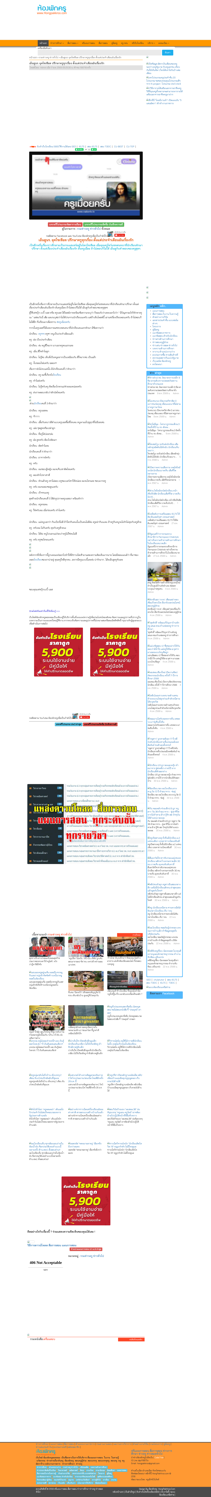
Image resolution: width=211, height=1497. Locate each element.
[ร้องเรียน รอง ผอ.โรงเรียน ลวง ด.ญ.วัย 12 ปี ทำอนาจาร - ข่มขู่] (165, 790)
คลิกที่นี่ (148, 1473)
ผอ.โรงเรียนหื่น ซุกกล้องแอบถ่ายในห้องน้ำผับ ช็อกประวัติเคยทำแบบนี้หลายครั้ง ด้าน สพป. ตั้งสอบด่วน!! (46, 1156)
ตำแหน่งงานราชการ (85, 1444)
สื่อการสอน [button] (72, 43)
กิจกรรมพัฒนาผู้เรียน (44, 1480)
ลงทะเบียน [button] (163, 43)
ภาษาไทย (89, 1470)
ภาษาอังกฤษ (100, 1470)
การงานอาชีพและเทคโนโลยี (85, 1477)
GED (74, 146)
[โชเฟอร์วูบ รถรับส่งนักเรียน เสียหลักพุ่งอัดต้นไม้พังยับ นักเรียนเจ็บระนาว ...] (165, 447)
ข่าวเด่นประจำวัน (44, 1447)
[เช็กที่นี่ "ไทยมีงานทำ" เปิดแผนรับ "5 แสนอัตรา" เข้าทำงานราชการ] (164, 102)
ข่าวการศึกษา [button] (56, 43)
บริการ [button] (151, 43)
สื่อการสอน (103, 43)
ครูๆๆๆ (41, 333)
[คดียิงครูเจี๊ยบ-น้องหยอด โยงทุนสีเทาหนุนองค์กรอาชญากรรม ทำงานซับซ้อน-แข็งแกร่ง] (165, 954)
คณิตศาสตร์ (73, 1470)
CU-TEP (130, 146)
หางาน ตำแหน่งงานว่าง (164, 351)
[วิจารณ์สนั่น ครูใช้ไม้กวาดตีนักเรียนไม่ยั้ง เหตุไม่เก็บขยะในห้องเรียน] (125, 1042)
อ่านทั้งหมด (137, 935)
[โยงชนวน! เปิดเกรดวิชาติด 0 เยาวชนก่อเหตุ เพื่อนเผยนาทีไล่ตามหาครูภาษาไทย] (165, 404)
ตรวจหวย (52, 1483)
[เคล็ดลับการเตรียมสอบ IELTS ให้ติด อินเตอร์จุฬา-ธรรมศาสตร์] (165, 515)
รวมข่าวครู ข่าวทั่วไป (48, 57)
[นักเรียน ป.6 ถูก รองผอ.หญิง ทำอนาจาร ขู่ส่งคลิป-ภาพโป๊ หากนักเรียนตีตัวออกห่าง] (165, 768)
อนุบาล (71, 1480)
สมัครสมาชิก (74, 1447)
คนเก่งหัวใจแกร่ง (60, 1480)
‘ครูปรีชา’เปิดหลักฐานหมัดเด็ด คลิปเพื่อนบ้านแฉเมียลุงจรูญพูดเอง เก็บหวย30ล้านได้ (124, 1087)
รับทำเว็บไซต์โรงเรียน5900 (148, 1492)
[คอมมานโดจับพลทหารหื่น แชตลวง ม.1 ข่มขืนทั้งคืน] (165, 720)
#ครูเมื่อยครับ (63, 322)
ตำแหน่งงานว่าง (55, 1467)
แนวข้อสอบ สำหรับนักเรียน (165, 335)
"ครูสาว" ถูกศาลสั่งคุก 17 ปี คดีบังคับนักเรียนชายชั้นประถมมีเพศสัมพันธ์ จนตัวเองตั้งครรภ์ (164, 751)
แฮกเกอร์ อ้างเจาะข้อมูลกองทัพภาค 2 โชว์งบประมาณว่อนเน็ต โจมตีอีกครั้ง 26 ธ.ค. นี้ (85, 1087)
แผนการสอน (158, 310)
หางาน (113, 1480)
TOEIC (172, 982)
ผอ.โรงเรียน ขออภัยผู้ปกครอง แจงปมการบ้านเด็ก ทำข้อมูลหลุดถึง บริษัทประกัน (163, 940)
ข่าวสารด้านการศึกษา (163, 339)
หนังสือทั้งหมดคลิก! (136, 1339)
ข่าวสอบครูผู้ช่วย (160, 342)
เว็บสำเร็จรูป (130, 1492)
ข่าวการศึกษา (42, 1444)
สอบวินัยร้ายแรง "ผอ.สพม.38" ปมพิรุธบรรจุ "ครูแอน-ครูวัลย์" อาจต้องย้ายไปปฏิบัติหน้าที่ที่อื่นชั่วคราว (124, 1121)
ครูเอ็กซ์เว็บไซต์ (152, 1479)
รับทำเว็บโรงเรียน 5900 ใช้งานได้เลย (54, 146)
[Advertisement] (123, 21)
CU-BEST (118, 146)
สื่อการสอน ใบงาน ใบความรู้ (165, 314)
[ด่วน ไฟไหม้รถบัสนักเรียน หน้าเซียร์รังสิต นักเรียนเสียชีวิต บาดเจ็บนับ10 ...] (165, 494)
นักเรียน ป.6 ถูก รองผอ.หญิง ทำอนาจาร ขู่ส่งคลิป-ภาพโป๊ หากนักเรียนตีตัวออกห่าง (164, 777)
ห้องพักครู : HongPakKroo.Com (162, 1489)
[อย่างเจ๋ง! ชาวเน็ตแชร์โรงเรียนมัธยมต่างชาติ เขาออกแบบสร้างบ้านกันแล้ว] (86, 1111)
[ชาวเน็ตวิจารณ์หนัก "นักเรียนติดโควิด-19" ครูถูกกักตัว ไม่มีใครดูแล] (125, 1145)
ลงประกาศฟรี (60, 1447)
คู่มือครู (114, 43)
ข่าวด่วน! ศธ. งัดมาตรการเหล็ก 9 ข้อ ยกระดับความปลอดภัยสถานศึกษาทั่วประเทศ (164, 390)
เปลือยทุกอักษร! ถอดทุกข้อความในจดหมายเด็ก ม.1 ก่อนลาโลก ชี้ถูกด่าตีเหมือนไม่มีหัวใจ (83, 1030)
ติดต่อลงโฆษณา (100, 1483)
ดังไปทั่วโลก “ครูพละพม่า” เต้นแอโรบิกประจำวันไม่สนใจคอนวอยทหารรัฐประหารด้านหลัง (46, 1121)
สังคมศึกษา (111, 1470)
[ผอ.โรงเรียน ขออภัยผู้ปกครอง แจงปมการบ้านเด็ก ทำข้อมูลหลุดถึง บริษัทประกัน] (165, 931)
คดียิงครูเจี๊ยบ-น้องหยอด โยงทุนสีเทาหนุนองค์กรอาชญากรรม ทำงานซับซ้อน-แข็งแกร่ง (163, 963)
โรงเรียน (57, 374)
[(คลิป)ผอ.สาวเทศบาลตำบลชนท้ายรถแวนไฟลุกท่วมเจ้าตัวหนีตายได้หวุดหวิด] (165, 699)
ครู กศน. (124, 43)
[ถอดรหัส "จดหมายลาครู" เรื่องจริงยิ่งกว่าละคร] (86, 1145)
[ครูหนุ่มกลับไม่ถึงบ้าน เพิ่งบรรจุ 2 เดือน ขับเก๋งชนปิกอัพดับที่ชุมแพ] (47, 1077)
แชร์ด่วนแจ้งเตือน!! (83, 1480)
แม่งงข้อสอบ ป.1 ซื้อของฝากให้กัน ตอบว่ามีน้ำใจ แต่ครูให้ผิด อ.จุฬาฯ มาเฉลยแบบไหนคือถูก (164, 658)
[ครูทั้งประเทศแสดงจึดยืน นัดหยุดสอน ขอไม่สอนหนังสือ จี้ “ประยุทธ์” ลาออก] (125, 1010)
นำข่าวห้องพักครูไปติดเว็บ (142, 1457)
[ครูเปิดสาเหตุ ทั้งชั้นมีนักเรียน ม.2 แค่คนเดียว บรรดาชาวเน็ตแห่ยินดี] (165, 840)
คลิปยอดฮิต (84, 1467)
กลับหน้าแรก (118, 1492)
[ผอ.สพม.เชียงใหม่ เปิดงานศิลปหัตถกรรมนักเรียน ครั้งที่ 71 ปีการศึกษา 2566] (165, 675)
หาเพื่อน (106, 1480)
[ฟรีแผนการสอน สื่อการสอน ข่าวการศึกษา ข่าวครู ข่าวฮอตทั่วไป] (52, 9)
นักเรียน (38, 403)
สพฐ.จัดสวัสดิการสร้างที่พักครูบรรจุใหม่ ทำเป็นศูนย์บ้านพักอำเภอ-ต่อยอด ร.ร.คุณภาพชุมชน (164, 585)
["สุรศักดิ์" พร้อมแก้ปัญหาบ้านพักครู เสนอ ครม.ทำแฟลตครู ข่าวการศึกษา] (165, 626)
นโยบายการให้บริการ (85, 1483)
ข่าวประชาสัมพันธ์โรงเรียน (46, 1470)
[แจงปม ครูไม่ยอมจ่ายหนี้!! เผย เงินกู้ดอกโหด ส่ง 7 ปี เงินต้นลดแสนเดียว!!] (47, 1042)
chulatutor (159, 979)
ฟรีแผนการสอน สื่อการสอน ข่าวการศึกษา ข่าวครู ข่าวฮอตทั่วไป (151, 1452)
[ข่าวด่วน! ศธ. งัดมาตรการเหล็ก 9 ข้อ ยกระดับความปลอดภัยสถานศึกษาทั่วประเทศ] (165, 381)
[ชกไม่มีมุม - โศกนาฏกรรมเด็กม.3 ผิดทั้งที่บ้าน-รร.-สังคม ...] (165, 426)
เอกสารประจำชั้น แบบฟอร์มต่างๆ (84, 1473)
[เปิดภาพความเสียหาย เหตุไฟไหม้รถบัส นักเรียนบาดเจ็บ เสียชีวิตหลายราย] (165, 470)
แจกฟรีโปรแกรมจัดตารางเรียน (65, 224)
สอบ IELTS (92, 146)
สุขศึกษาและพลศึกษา (104, 1477)
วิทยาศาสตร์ (62, 1470)
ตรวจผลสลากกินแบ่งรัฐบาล (166, 357)
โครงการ (157, 326)
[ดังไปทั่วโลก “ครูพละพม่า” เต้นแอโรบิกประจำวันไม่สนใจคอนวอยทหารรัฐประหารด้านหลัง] (47, 1112)
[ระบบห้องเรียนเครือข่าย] (164, 987)
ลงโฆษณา (157, 364)
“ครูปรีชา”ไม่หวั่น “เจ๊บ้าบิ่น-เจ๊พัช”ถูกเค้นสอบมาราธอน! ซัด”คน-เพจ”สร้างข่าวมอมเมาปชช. (85, 961)
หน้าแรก (43, 43)
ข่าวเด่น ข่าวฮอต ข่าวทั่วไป (165, 345)
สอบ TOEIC (105, 146)
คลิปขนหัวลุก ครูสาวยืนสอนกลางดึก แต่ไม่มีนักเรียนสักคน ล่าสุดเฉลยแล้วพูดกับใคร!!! (164, 897)
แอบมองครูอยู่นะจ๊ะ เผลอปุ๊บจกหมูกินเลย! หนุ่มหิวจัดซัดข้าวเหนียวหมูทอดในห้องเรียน (46, 985)
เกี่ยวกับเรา (71, 1483)
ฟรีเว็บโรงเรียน (138, 43)
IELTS (81, 146)
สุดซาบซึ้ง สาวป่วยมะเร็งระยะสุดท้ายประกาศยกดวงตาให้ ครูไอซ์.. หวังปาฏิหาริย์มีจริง (44, 961)
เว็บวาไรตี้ (165, 1492)
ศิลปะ (82, 1470)
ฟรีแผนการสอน (88, 43)
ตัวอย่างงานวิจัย (160, 317)
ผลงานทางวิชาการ (122, 1444)
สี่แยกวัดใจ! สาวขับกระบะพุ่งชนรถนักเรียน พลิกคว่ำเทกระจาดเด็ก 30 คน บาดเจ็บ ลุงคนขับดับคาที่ (164, 870)
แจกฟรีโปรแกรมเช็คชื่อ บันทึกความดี (104, 224)
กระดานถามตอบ (104, 1444)
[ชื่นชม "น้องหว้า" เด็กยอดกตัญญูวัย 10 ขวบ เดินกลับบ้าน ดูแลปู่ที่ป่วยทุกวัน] (86, 981)
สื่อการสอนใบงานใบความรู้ (46, 1473)
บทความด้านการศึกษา (163, 348)
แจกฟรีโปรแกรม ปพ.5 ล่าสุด (68, 724)
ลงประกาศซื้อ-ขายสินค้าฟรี (165, 354)
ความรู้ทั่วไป (96, 1480)
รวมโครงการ (156, 1444)
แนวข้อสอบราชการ (161, 332)
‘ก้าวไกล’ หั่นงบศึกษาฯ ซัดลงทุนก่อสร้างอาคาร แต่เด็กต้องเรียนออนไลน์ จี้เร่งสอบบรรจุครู (124, 961)
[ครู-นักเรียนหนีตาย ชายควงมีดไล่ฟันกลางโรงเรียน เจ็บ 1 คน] (165, 909)
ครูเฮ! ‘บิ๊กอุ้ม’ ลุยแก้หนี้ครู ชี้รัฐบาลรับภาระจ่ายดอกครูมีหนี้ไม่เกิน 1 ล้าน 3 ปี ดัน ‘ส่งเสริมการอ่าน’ (46, 1035)
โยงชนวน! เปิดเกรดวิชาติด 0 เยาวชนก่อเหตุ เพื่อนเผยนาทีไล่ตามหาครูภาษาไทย (164, 413)
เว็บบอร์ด (61, 1483)
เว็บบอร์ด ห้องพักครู (162, 361)
